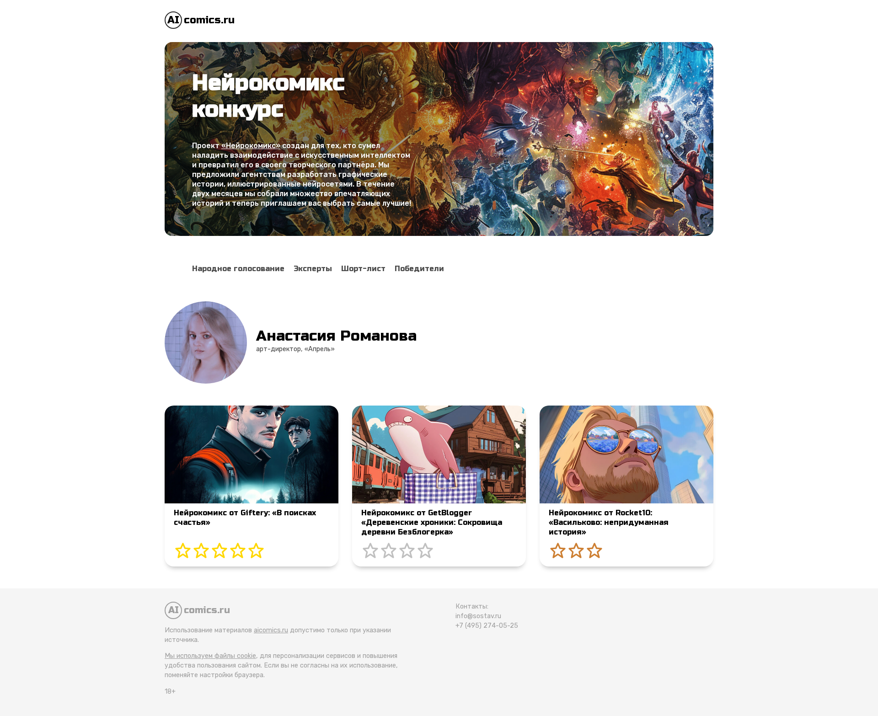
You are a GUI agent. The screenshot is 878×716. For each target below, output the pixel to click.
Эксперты (313, 268)
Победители (419, 268)
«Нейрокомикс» (250, 145)
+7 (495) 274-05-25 (486, 626)
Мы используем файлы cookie (210, 656)
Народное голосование (238, 268)
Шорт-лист (363, 268)
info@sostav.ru (478, 616)
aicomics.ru (271, 630)
